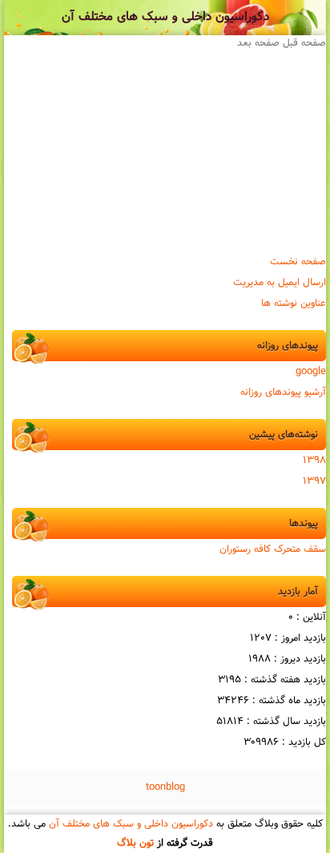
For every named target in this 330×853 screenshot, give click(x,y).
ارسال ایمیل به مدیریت (279, 283)
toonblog (165, 787)
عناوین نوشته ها (293, 304)
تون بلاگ (135, 843)
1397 (314, 481)
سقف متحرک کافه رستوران (272, 549)
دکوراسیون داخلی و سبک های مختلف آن (165, 17)
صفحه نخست (298, 262)
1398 (314, 461)
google (311, 372)
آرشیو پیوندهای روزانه (283, 392)
